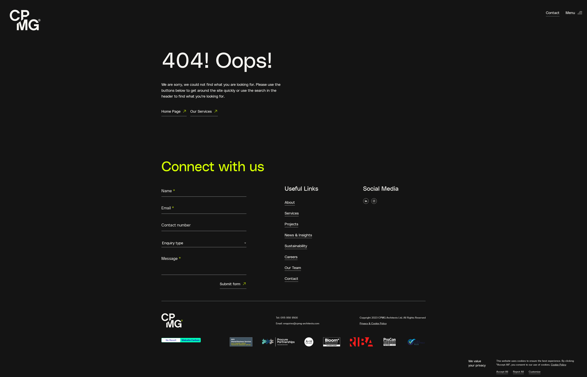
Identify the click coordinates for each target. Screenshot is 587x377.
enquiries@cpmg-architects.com (301, 323)
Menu (570, 12)
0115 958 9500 (289, 317)
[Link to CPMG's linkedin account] (366, 201)
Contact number (176, 225)
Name (168, 190)
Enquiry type (173, 237)
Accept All (502, 371)
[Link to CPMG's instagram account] (374, 201)
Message (171, 258)
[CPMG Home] (172, 320)
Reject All (518, 371)
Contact (552, 12)
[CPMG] (25, 20)
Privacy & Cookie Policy (373, 323)
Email (167, 207)
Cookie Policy (558, 364)
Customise (535, 371)
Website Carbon (190, 340)
